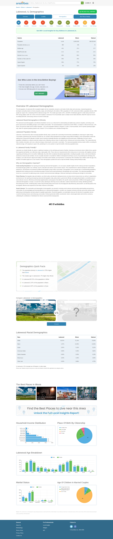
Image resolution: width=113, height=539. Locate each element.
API (44, 530)
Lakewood (29, 7)
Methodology (19, 527)
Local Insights (46, 525)
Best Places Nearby (85, 16)
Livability (87, 3)
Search (18, 7)
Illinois (23, 7)
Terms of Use (19, 530)
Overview (25, 16)
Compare (56, 324)
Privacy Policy (19, 533)
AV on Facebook (75, 526)
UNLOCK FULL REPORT (88, 11)
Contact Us (19, 535)
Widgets (45, 527)
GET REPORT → (40, 93)
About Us (18, 525)
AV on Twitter (71, 526)
